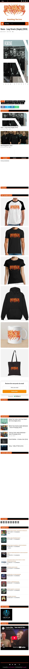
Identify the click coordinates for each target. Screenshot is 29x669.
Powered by (10, 396)
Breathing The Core (14, 19)
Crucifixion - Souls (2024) (11, 596)
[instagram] (27, 1)
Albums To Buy (9, 101)
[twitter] (23, 1)
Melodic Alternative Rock (7, 103)
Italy (15, 101)
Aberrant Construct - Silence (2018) (13, 589)
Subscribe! (14, 391)
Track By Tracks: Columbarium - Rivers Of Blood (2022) (16, 545)
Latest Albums (21, 101)
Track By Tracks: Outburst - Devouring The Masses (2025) (17, 530)
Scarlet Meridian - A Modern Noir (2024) (18, 439)
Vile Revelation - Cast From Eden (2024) (14, 574)
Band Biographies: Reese (6, 145)
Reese (22, 103)
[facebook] (21, 1)
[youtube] (25, 1)
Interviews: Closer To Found (12, 567)
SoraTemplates (11, 667)
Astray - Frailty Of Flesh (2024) (16, 446)
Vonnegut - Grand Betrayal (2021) (13, 581)
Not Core (17, 103)
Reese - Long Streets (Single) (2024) (9, 127)
